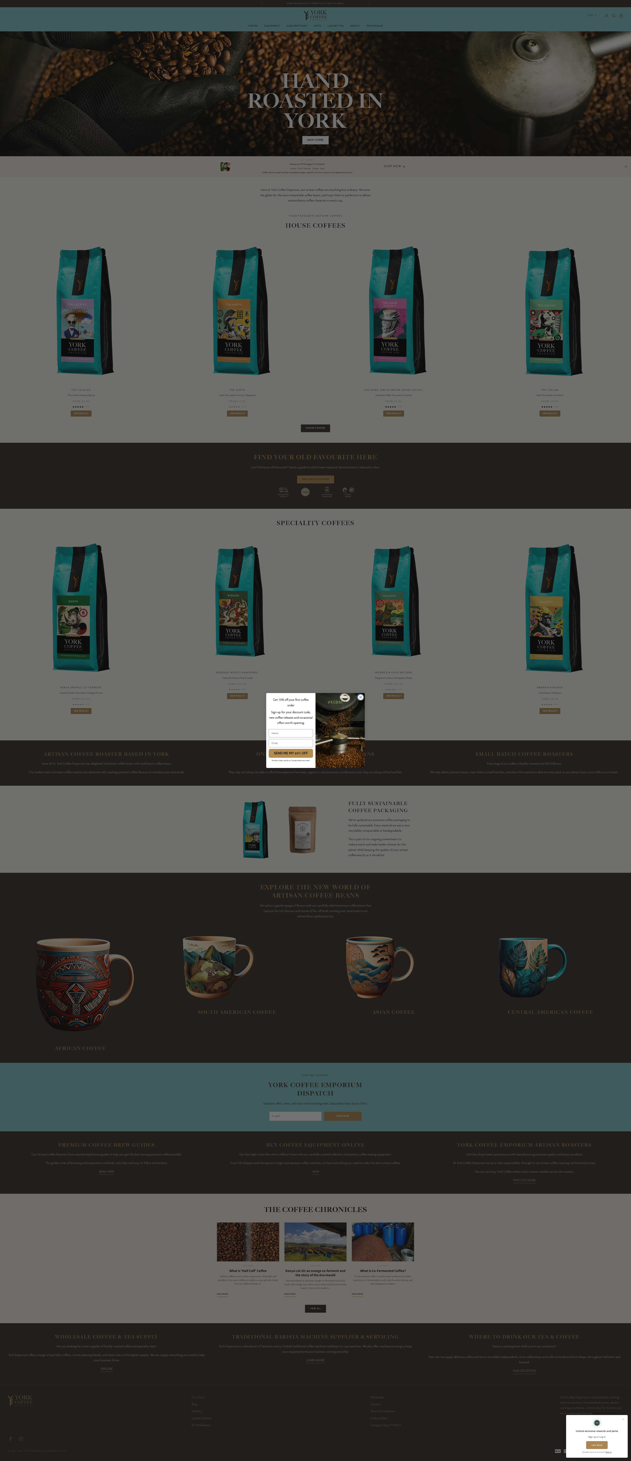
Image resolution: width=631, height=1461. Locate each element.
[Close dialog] (360, 697)
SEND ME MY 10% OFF (291, 753)
